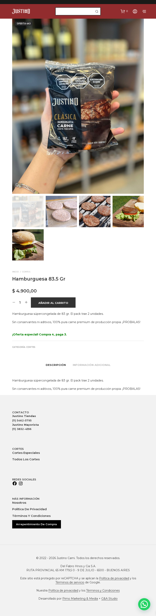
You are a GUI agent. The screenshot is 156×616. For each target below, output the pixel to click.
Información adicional (91, 364)
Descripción (56, 364)
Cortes (26, 271)
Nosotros (19, 503)
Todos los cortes (26, 459)
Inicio (15, 271)
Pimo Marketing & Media (80, 598)
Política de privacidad (29, 509)
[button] (124, 11)
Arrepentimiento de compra (36, 524)
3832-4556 (21, 429)
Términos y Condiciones (31, 516)
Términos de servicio (69, 582)
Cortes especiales (26, 453)
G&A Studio (109, 598)
